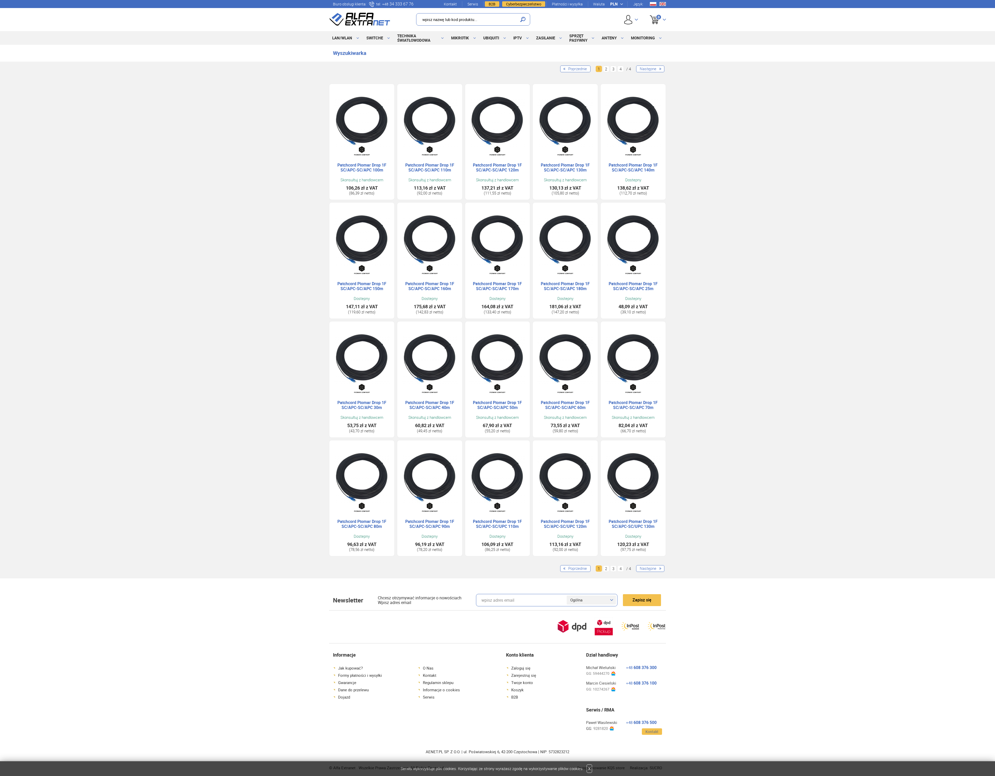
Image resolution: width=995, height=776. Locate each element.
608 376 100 (641, 683)
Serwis (472, 4)
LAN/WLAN (342, 37)
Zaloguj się (520, 668)
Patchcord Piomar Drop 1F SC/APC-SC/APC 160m (429, 286)
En (662, 4)
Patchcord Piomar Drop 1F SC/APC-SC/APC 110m (429, 168)
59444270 (601, 673)
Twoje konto (522, 682)
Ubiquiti (491, 37)
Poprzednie (577, 68)
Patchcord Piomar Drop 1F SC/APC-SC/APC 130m (565, 168)
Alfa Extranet (360, 19)
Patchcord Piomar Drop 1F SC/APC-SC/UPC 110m (497, 524)
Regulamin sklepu (438, 682)
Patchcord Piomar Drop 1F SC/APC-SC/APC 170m (497, 286)
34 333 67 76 (398, 4)
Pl (653, 4)
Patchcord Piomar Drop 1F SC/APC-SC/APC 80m (361, 524)
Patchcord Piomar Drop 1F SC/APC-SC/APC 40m (429, 405)
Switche (374, 37)
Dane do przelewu (353, 689)
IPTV (517, 37)
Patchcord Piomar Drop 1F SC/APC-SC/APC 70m (633, 405)
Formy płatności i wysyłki (360, 675)
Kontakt (450, 4)
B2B (492, 4)
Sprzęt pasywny (578, 38)
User (631, 19)
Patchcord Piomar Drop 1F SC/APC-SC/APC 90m (429, 524)
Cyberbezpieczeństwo (523, 4)
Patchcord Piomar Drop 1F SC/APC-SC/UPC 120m (565, 524)
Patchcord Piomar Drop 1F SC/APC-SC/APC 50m (497, 405)
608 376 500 (641, 722)
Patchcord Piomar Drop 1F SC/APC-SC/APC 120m (497, 168)
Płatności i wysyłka (567, 4)
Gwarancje (347, 682)
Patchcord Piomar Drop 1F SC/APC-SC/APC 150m (361, 286)
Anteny (609, 37)
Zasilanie (545, 37)
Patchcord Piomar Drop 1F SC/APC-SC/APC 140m (633, 168)
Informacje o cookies (441, 689)
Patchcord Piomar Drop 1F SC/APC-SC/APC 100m (361, 168)
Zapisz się (641, 600)
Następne (648, 68)
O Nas (428, 668)
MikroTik (460, 37)
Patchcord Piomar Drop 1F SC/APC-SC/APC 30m (361, 405)
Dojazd (344, 697)
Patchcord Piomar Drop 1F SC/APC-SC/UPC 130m (633, 524)
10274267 (601, 689)
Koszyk (654, 13)
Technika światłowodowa (413, 38)
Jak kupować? (350, 668)
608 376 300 (641, 667)
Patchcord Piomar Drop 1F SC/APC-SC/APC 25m (633, 286)
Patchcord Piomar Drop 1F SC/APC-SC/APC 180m (565, 286)
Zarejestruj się (523, 675)
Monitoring (643, 37)
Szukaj (523, 19)
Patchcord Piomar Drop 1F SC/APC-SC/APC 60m (565, 405)
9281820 (600, 728)
